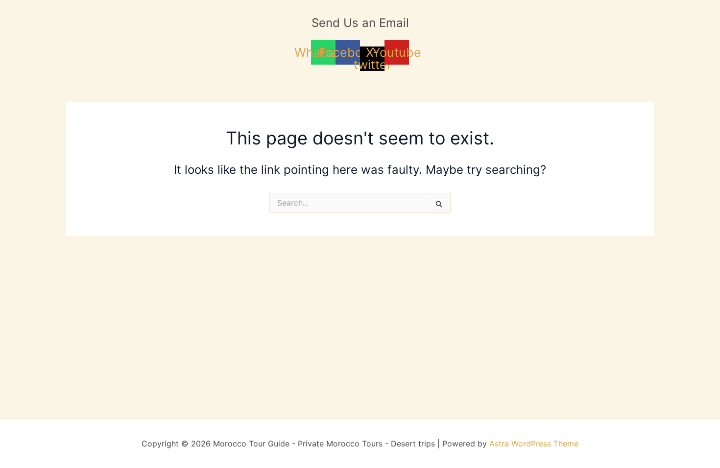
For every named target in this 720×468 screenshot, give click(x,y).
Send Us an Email (360, 23)
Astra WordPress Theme (533, 443)
